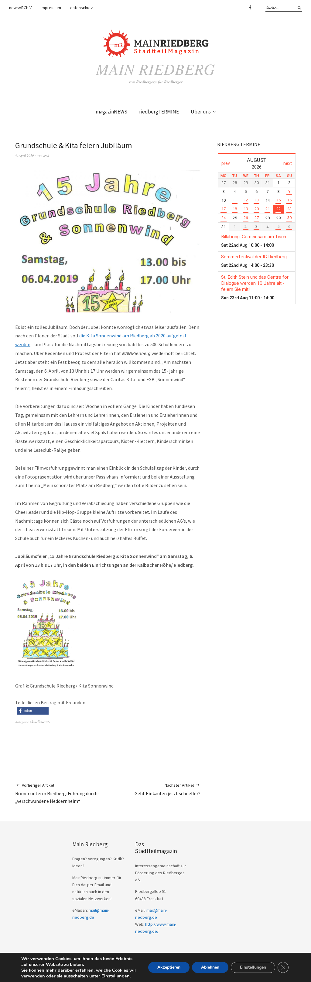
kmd (46, 155)
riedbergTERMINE (159, 111)
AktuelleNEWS (40, 721)
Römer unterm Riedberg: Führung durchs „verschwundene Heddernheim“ (57, 793)
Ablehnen (210, 967)
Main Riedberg (155, 68)
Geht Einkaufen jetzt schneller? (167, 789)
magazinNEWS (111, 111)
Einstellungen (115, 976)
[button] (33, 711)
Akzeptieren (168, 967)
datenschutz (81, 7)
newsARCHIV (20, 7)
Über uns (201, 111)
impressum (51, 7)
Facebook (250, 7)
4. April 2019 (24, 155)
